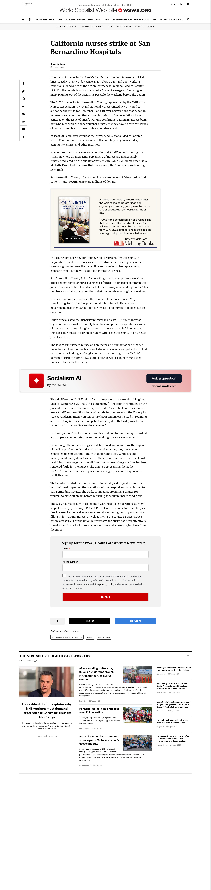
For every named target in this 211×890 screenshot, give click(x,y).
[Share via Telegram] (23, 106)
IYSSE (110, 26)
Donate (151, 26)
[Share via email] (23, 114)
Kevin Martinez (57, 63)
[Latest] (29, 20)
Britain (90, 637)
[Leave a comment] (23, 129)
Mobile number (70, 562)
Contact (173, 4)
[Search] (188, 20)
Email (65, 549)
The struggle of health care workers (67, 637)
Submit (105, 597)
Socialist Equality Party (92, 26)
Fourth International (67, 26)
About (181, 4)
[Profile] (188, 4)
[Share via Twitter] (23, 91)
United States (104, 637)
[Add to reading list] (23, 137)
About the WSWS (124, 26)
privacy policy (106, 584)
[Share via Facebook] (23, 83)
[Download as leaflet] (23, 121)
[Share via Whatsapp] (23, 99)
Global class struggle (28, 660)
